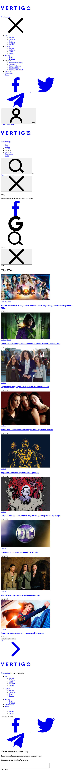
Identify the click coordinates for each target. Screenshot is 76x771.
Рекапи (11, 53)
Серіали (7, 46)
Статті (11, 41)
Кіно (6, 35)
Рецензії (11, 44)
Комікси (7, 55)
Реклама (11, 713)
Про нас (11, 711)
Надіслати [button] (4, 769)
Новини (11, 37)
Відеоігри (8, 71)
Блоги (7, 75)
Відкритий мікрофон (16, 69)
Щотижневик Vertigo (16, 62)
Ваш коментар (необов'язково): (14, 760)
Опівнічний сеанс (15, 66)
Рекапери (12, 64)
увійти (33, 122)
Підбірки (12, 43)
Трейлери (12, 39)
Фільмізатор (9, 73)
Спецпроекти (9, 704)
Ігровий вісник (14, 68)
